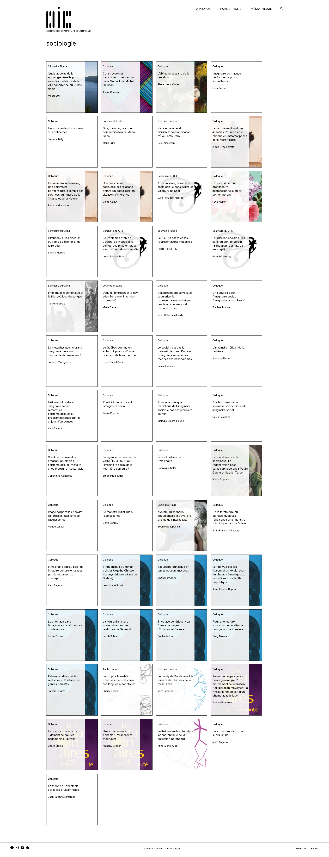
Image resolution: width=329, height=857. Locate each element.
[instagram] (17, 848)
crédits (314, 848)
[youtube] (22, 848)
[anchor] (27, 848)
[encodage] (281, 9)
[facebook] (12, 848)
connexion (300, 848)
